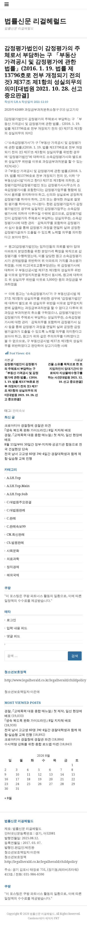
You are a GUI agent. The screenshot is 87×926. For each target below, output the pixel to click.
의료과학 (13, 559)
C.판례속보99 (16, 526)
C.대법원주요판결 (19, 502)
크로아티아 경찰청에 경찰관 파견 (27, 425)
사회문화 (13, 550)
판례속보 (18, 410)
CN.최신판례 (16, 534)
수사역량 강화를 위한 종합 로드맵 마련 (31, 744)
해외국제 (13, 575)
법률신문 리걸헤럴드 (35, 21)
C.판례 (11, 518)
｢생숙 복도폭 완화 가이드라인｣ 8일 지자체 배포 (37, 430)
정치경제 (13, 567)
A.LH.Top (14, 478)
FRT (56, 918)
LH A (17, 101)
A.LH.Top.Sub (17, 494)
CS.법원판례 (15, 542)
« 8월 (8, 798)
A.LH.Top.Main (18, 486)
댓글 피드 (13, 636)
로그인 (11, 620)
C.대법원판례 (16, 510)
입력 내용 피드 (17, 628)
